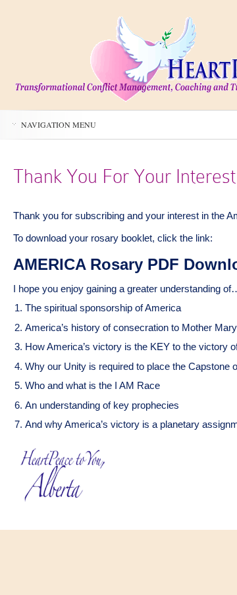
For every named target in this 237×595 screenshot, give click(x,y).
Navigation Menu (58, 124)
